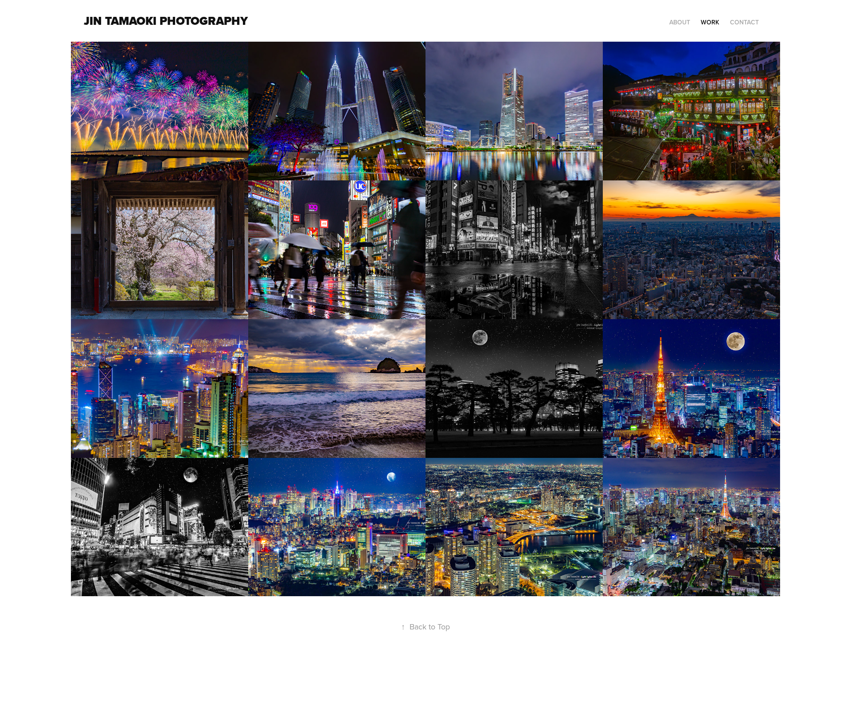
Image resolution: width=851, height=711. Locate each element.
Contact (744, 22)
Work (710, 22)
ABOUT (679, 22)
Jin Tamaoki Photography (166, 20)
